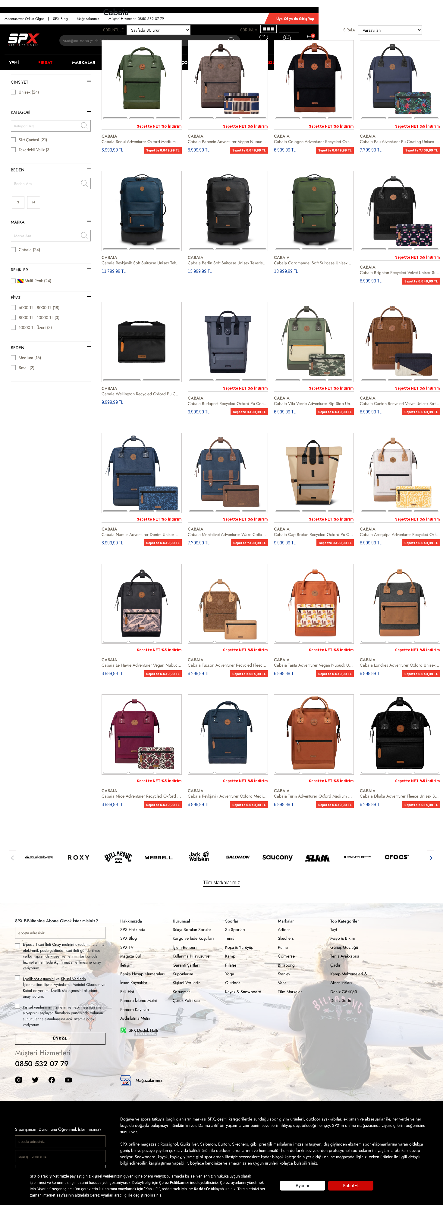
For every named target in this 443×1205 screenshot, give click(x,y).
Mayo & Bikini (342, 938)
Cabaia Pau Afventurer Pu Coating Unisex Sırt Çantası (400, 141)
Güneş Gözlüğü (344, 947)
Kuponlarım (183, 974)
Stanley (284, 974)
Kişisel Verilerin (73, 979)
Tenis (229, 938)
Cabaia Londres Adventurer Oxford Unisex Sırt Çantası (400, 665)
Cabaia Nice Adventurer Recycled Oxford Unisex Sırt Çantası (142, 796)
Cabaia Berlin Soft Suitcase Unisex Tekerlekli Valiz (228, 263)
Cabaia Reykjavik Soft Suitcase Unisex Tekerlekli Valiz (142, 263)
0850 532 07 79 (42, 1063)
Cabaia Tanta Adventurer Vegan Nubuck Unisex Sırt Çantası (314, 665)
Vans (282, 983)
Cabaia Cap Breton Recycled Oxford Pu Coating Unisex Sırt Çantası (314, 534)
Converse (286, 956)
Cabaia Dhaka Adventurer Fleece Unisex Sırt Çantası (400, 796)
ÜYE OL (60, 1038)
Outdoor (232, 983)
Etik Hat (127, 992)
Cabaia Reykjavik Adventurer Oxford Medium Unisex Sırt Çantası (228, 796)
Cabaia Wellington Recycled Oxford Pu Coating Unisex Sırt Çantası (142, 394)
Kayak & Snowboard (243, 992)
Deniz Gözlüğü (343, 992)
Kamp (230, 956)
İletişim (126, 965)
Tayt (333, 929)
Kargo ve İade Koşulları (193, 938)
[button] (12, 857)
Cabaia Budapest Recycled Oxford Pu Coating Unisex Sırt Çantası (228, 403)
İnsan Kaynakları (134, 983)
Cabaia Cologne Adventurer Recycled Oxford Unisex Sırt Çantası (314, 141)
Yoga (229, 974)
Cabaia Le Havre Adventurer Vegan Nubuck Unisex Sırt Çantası (142, 665)
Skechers (286, 938)
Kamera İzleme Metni (138, 1000)
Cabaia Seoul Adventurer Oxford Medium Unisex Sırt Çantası (142, 141)
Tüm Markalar (290, 992)
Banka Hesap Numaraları (142, 974)
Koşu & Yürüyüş (239, 947)
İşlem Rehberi (185, 947)
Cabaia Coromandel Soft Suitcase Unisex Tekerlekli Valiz (314, 263)
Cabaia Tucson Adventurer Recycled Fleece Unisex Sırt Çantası (228, 665)
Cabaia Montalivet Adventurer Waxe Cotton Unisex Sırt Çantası (228, 534)
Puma (283, 947)
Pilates (231, 965)
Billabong (286, 965)
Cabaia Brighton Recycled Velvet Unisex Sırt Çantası (400, 272)
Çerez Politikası (186, 1000)
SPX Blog (128, 938)
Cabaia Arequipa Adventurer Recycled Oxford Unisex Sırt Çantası (400, 534)
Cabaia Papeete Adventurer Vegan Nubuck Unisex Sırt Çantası (228, 141)
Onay (56, 944)
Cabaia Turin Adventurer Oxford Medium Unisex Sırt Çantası (314, 796)
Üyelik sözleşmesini (39, 979)
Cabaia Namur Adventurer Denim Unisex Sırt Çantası (142, 534)
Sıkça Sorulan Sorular (192, 929)
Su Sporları (235, 929)
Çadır (335, 965)
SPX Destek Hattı (143, 1030)
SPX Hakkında (132, 929)
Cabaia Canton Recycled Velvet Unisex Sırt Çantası (400, 403)
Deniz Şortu (340, 1000)
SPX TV (127, 947)
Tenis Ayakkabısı (344, 956)
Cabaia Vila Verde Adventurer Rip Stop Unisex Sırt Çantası (314, 403)
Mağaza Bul (130, 956)
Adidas (284, 929)
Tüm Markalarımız (221, 882)
